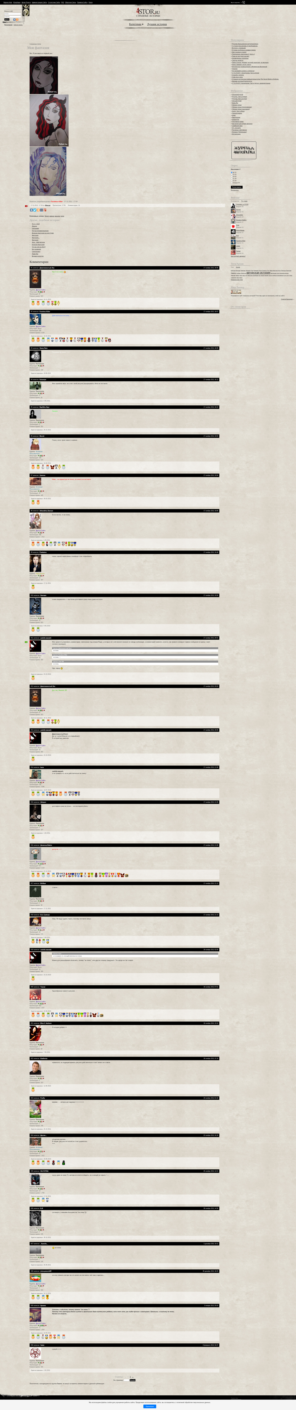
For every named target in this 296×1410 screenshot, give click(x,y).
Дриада (34, 226)
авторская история (258, 272)
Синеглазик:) (36, 251)
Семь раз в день (237, 77)
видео (287, 273)
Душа (260, 270)
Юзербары (16, 2)
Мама (271, 270)
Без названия (36, 249)
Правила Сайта (82, 2)
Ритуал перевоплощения (40, 231)
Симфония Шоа (237, 126)
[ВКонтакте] (31, 210)
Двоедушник (236, 117)
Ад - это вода (236, 128)
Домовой (256, 270)
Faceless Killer (240, 241)
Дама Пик (35, 254)
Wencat (47, 205)
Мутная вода (236, 134)
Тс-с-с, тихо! (36, 224)
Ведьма (238, 270)
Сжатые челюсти (237, 60)
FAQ (62, 2)
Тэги (232, 267)
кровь (262, 275)
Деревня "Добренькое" (239, 132)
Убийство (243, 273)
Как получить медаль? (238, 256)
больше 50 (236, 183)
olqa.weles (239, 215)
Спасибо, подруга (238, 75)
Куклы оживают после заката (241, 64)
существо (233, 277)
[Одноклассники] (38, 210)
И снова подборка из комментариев (244, 50)
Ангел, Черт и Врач (238, 111)
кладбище (256, 275)
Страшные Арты (35, 44)
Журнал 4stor (7, 2)
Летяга (238, 209)
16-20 (234, 176)
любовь (266, 275)
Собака (238, 273)
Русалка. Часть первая (239, 97)
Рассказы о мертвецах (239, 130)
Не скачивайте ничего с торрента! (243, 71)
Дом (252, 270)
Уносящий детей (237, 94)
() (41, 292)
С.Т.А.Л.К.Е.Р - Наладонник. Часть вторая (245, 73)
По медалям (235, 201)
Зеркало (264, 270)
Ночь (279, 270)
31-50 (234, 181)
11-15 (234, 174)
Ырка (234, 115)
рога (62, 216)
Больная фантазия (38, 244)
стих (287, 275)
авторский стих (275, 273)
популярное (280, 275)
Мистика (275, 270)
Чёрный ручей (236, 101)
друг (244, 275)
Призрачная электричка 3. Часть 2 (243, 54)
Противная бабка (238, 121)
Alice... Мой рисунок (38, 242)
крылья (57, 216)
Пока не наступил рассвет (240, 56)
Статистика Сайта (54, 2)
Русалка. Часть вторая (239, 99)
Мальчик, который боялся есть (242, 81)
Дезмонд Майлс (241, 220)
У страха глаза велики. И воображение (245, 46)
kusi (237, 235)
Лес (268, 270)
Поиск (90, 2)
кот (260, 275)
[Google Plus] (44, 210)
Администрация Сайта (39, 2)
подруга (274, 275)
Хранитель (235, 119)
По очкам (244, 201)
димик (238, 246)
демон (51, 216)
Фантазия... (35, 238)
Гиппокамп (35, 228)
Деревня (248, 270)
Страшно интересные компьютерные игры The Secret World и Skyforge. (255, 79)
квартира (250, 275)
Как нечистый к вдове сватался (242, 124)
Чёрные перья (237, 105)
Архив (238, 267)
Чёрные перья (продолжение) (242, 107)
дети (241, 275)
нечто (270, 275)
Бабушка (233, 270)
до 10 (234, 172)
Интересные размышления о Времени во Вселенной (249, 67)
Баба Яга (235, 103)
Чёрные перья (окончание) (241, 109)
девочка (233, 275)
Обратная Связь (70, 2)
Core (237, 225)
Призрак (283, 270)
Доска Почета (26, 2)
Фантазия (35, 235)
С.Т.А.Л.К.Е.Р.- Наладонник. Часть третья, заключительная (251, 83)
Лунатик (234, 69)
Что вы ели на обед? (39, 247)
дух (246, 275)
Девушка (243, 270)
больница (282, 273)
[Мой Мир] (41, 210)
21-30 (234, 178)
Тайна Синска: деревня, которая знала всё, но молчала (250, 62)
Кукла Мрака (240, 230)
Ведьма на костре (38, 256)
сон (285, 275)
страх (290, 275)
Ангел (47, 216)
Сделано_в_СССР (242, 204)
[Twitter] (34, 210)
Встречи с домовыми (239, 48)
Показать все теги (237, 280)
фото (240, 277)
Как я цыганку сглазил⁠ (239, 52)
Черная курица (237, 113)
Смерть (233, 273)
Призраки (288, 270)
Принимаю (150, 1406)
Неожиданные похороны (240, 58)
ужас (237, 277)
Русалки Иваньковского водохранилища (245, 44)
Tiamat (238, 251)
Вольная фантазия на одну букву (43, 233)
